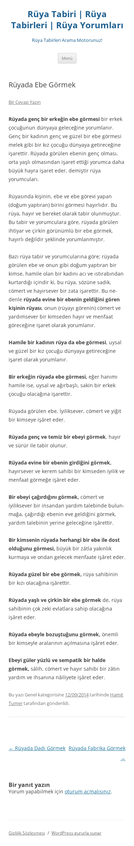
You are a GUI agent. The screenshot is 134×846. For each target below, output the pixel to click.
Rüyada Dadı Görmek (37, 748)
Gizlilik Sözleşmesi (27, 833)
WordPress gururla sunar (76, 833)
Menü (67, 58)
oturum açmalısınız (88, 791)
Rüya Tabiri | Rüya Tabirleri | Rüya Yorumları (67, 20)
